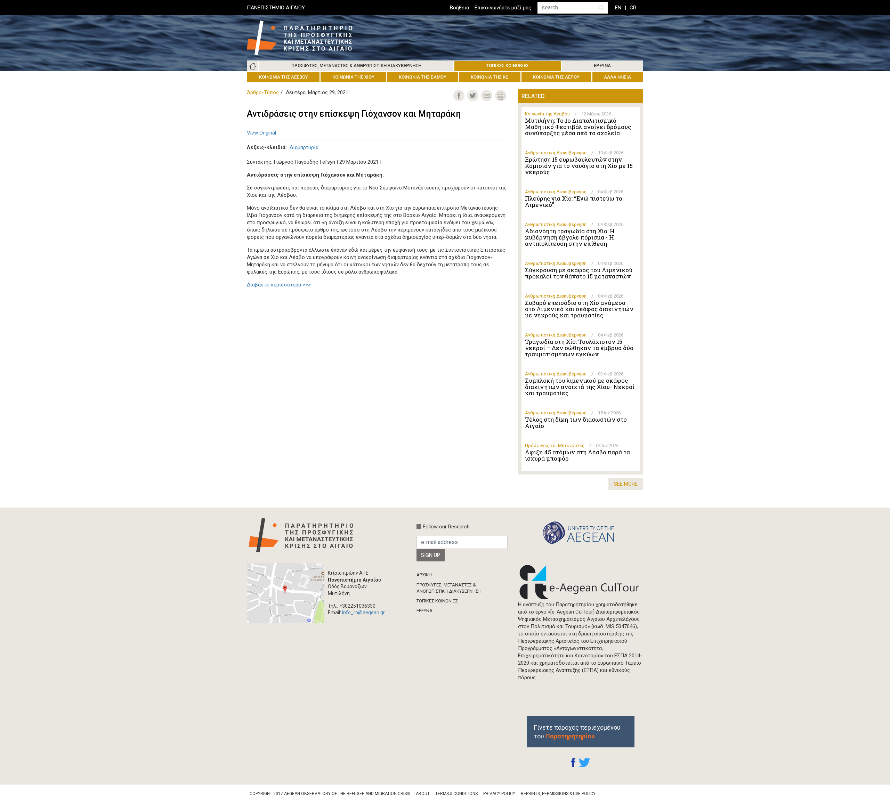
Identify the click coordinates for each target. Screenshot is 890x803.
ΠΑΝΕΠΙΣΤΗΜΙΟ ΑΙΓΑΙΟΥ (276, 8)
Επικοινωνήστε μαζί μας (503, 8)
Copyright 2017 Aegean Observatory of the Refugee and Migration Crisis (330, 793)
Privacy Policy (499, 793)
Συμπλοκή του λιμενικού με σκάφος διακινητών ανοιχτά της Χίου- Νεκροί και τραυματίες (579, 387)
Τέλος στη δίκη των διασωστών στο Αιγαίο (576, 422)
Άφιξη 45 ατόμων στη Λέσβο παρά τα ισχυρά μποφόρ (577, 455)
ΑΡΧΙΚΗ (424, 574)
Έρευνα (602, 65)
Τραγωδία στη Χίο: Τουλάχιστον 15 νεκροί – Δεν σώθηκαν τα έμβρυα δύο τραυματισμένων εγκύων (579, 348)
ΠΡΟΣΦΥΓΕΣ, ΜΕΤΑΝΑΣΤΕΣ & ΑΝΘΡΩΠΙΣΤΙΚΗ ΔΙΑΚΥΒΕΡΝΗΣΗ (449, 588)
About (423, 793)
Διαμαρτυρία (304, 147)
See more (626, 484)
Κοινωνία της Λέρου (556, 77)
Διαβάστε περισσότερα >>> (279, 285)
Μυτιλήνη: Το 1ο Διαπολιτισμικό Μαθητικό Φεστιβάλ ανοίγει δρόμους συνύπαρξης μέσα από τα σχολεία (578, 126)
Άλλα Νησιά (617, 77)
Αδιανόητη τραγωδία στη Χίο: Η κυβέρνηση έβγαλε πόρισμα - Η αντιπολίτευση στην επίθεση (570, 237)
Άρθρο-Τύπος (263, 92)
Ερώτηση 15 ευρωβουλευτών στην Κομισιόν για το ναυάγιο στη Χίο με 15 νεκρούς (579, 165)
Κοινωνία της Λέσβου (283, 77)
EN (618, 8)
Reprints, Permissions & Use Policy (558, 793)
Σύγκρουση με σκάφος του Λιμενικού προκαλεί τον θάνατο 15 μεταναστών (578, 273)
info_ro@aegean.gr (363, 612)
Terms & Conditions (456, 793)
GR (633, 8)
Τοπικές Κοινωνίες (507, 65)
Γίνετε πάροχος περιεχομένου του (577, 732)
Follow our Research (446, 527)
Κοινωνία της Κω (490, 77)
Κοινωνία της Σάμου (422, 77)
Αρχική (252, 66)
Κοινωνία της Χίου (353, 77)
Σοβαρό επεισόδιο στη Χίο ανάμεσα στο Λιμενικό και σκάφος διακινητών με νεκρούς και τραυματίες (579, 309)
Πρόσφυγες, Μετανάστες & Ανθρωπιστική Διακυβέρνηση (356, 65)
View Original (261, 133)
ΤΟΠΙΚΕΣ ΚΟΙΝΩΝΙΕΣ (437, 600)
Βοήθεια (459, 8)
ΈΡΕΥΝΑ (424, 610)
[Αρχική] (305, 38)
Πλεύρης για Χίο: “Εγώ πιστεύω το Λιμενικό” (573, 201)
